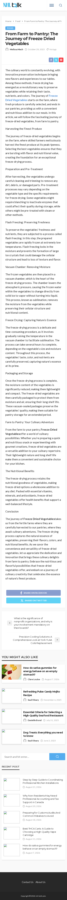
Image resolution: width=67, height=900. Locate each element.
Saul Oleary (33, 700)
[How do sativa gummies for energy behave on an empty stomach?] (12, 850)
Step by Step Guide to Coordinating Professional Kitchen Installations (43, 781)
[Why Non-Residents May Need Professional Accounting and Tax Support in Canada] (12, 800)
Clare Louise (34, 679)
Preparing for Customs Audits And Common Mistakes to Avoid (41, 814)
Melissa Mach (16, 49)
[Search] (61, 5)
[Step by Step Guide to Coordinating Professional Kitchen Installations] (12, 784)
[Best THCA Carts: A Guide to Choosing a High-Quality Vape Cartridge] (12, 833)
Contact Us (27, 882)
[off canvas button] (51, 5)
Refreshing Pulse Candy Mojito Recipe (41, 693)
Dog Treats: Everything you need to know (43, 734)
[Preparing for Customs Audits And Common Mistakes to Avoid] (12, 817)
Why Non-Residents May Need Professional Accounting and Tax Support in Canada (41, 798)
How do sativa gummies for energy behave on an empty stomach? (40, 671)
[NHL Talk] (12, 5)
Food (10, 28)
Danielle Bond (34, 720)
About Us (40, 882)
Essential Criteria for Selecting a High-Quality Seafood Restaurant (43, 714)
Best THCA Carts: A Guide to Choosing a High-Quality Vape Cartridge (39, 831)
